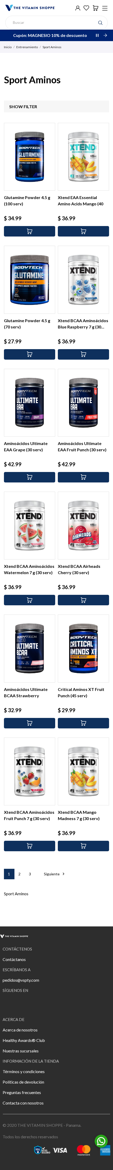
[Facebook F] (9, 1004)
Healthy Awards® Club (24, 1040)
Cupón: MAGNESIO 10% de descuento (50, 35)
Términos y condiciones (24, 1071)
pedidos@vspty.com (21, 979)
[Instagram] (23, 1004)
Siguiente (55, 873)
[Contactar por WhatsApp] (101, 1140)
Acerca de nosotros (20, 1029)
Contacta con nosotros (23, 1102)
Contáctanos (14, 959)
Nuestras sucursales (21, 1050)
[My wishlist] (86, 8)
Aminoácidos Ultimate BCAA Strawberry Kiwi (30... (26, 695)
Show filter (23, 106)
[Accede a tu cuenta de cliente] (78, 8)
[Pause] (97, 35)
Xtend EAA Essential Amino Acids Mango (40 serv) (80, 203)
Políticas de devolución (23, 1081)
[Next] (105, 35)
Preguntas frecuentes (22, 1092)
